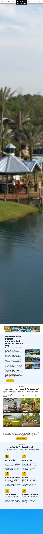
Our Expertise (30, 1)
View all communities (21, 438)
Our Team (35, 1)
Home (3, 1)
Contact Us (40, 1)
